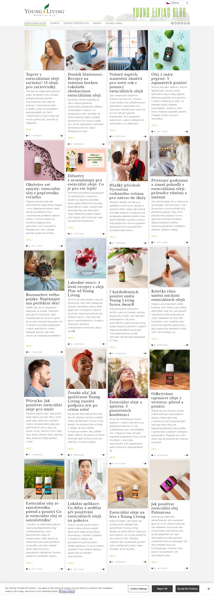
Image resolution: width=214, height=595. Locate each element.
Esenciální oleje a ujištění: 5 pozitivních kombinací (126, 408)
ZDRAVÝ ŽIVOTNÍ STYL (76, 23)
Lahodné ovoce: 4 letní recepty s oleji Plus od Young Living (86, 289)
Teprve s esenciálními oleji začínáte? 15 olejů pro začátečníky (42, 80)
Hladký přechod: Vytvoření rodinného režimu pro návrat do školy (128, 191)
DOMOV (54, 23)
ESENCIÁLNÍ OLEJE (35, 23)
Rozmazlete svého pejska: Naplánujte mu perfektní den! (43, 299)
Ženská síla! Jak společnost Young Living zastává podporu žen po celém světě (84, 401)
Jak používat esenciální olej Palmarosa (164, 508)
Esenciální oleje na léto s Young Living (127, 514)
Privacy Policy (67, 591)
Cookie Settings (138, 588)
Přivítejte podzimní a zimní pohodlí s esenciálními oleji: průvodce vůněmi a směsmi (169, 189)
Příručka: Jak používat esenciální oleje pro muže (44, 405)
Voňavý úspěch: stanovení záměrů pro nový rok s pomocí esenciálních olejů (126, 82)
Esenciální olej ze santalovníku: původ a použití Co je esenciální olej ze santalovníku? (44, 511)
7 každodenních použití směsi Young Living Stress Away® (124, 298)
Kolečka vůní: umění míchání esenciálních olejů (168, 295)
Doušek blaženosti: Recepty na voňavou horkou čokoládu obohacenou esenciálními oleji (85, 85)
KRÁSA (97, 23)
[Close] (208, 588)
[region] (107, 589)
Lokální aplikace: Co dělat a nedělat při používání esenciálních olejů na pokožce (84, 512)
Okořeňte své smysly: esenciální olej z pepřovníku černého (43, 191)
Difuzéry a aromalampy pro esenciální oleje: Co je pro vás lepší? (86, 182)
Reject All (162, 588)
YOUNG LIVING (114, 23)
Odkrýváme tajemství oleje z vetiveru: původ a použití (167, 400)
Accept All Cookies (187, 588)
